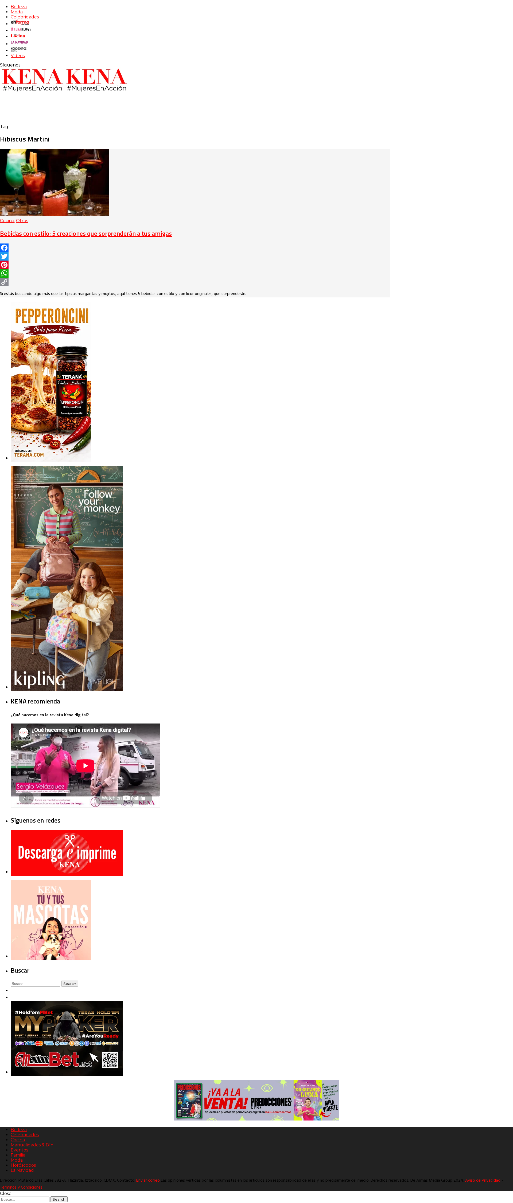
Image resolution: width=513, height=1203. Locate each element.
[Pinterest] (195, 265)
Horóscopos (23, 1165)
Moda (17, 11)
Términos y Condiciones (21, 1187)
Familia (18, 1155)
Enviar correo (148, 1180)
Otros (22, 220)
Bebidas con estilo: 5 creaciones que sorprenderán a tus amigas (86, 233)
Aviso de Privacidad (482, 1180)
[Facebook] (195, 247)
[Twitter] (195, 256)
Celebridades (25, 16)
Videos (18, 55)
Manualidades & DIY (32, 1144)
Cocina (7, 220)
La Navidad (22, 1170)
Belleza (19, 6)
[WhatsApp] (195, 273)
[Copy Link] (195, 282)
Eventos (19, 1150)
